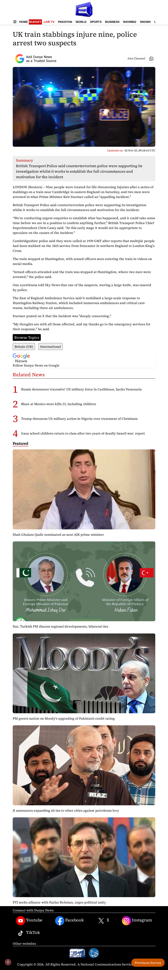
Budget (35, 21)
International (50, 346)
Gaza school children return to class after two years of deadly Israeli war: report (83, 433)
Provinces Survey (148, 962)
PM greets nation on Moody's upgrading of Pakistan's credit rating (64, 718)
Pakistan (65, 21)
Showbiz (129, 21)
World (81, 21)
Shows (145, 21)
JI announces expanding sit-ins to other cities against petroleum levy (66, 810)
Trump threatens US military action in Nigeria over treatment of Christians (79, 418)
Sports (96, 21)
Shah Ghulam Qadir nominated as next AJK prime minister (58, 534)
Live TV (49, 21)
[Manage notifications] (8, 962)
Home (23, 21)
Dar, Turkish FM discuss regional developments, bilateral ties (60, 626)
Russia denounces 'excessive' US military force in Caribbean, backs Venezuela (81, 389)
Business (112, 21)
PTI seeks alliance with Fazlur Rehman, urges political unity (59, 902)
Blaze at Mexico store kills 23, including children (58, 404)
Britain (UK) (24, 346)
